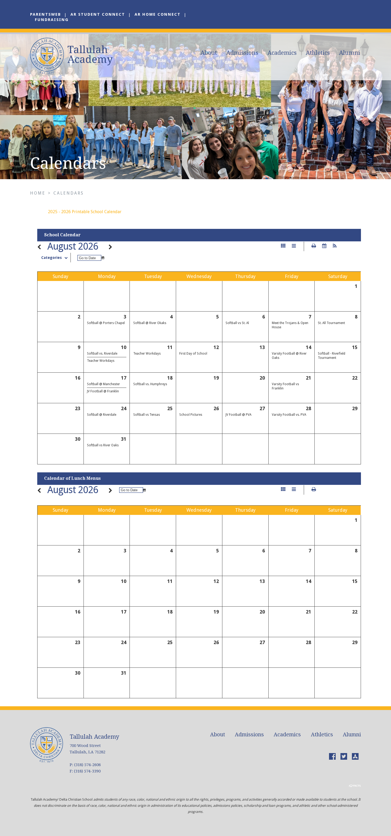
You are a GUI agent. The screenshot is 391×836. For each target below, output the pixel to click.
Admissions (242, 52)
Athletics (318, 52)
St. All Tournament (331, 323)
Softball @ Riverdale (101, 415)
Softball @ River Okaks (149, 323)
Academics (282, 52)
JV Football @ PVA (238, 415)
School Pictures (190, 415)
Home (37, 193)
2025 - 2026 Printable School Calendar (85, 211)
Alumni (349, 52)
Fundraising (52, 19)
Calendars (68, 193)
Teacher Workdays (100, 361)
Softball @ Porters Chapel (106, 323)
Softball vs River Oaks (103, 445)
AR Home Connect (158, 14)
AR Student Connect (97, 14)
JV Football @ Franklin (103, 391)
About (209, 52)
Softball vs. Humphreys (150, 384)
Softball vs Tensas (146, 415)
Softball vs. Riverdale (102, 353)
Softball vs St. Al (237, 323)
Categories (51, 257)
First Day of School (193, 353)
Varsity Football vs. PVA (289, 415)
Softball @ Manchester (103, 384)
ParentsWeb (45, 14)
